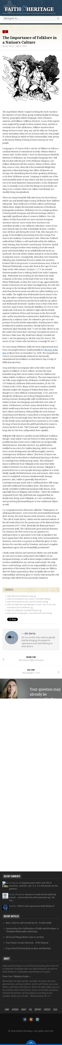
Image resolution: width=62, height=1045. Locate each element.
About (23, 1009)
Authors (15, 1009)
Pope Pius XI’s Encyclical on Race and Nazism (28, 948)
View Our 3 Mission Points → (16, 976)
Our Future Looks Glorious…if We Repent (27, 942)
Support (38, 1009)
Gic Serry (9, 46)
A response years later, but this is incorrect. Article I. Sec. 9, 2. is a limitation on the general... (33, 886)
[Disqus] (31, 743)
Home (7, 1009)
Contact (47, 1009)
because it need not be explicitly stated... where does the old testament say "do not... (32, 897)
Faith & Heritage (28, 7)
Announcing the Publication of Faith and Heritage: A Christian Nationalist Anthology (32, 930)
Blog (55, 1009)
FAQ (30, 1009)
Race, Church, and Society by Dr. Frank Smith (28, 923)
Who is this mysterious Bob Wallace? (36, 906)
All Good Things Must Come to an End (24, 937)
